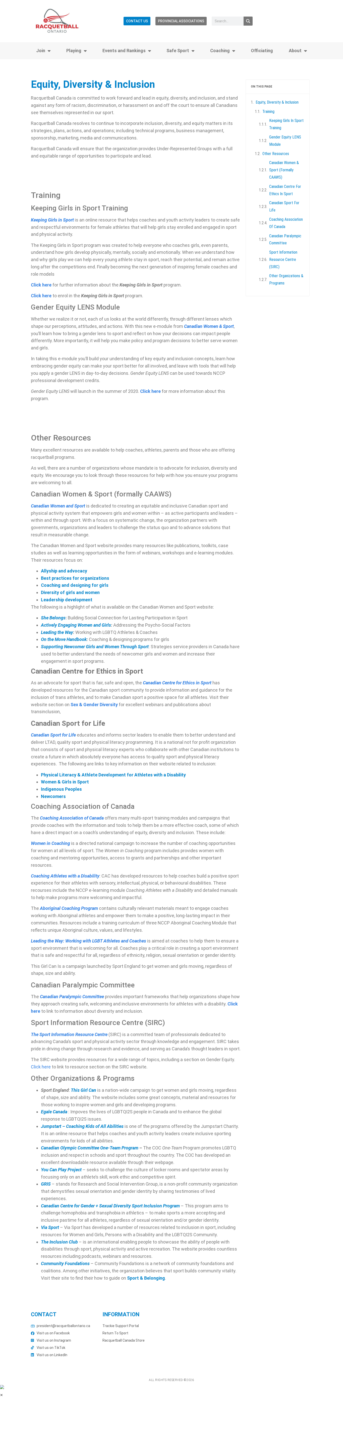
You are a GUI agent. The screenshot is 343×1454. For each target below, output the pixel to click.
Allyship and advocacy (64, 570)
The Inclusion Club (59, 1242)
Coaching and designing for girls (74, 585)
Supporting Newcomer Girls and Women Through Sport (95, 646)
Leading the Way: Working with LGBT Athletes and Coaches (88, 940)
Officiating (262, 50)
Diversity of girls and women (70, 592)
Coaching (220, 50)
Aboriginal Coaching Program (69, 908)
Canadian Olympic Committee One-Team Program (89, 1147)
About (295, 50)
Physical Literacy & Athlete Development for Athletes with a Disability (113, 774)
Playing (73, 50)
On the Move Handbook (64, 639)
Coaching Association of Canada (72, 818)
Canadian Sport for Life (53, 735)
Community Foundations (65, 1263)
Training (268, 111)
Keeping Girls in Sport (52, 220)
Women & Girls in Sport (65, 781)
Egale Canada (54, 1111)
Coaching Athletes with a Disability (65, 876)
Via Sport (50, 1227)
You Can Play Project (61, 1169)
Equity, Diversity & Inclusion (277, 102)
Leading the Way (57, 632)
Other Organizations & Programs (286, 279)
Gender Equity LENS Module (285, 141)
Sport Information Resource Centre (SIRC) (283, 259)
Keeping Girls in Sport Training (286, 124)
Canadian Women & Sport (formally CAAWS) (284, 170)
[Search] (248, 21)
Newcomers (53, 796)
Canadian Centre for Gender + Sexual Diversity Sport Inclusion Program (110, 1205)
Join (40, 50)
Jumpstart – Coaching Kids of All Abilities (82, 1126)
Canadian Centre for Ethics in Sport (285, 190)
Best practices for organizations (75, 578)
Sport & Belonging (146, 1278)
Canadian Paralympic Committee (285, 240)
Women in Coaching (50, 843)
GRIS (46, 1184)
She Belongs (53, 617)
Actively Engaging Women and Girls (76, 625)
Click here (41, 284)
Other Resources (275, 153)
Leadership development (66, 599)
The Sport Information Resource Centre (69, 1034)
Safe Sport (177, 50)
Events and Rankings (124, 50)
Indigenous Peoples (61, 789)
